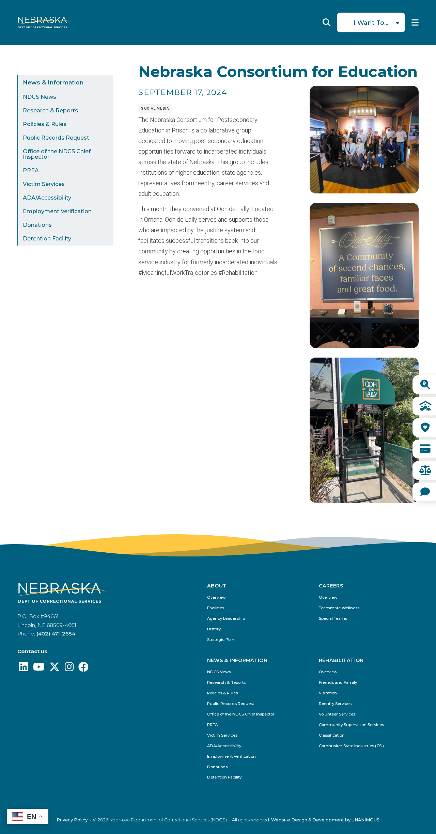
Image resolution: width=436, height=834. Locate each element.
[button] (364, 191)
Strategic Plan (220, 640)
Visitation (328, 693)
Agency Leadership (226, 618)
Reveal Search (327, 22)
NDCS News (39, 97)
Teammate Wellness (339, 608)
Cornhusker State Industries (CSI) (351, 746)
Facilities (215, 608)
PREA (31, 170)
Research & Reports (50, 110)
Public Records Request (56, 138)
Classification (332, 735)
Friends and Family (338, 682)
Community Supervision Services (351, 725)
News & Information (53, 82)
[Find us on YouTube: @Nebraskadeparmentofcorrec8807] (39, 668)
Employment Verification (57, 211)
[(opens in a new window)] (23, 668)
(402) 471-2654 (55, 633)
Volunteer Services (337, 714)
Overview (216, 597)
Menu (415, 22)
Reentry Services (335, 704)
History (214, 629)
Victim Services (44, 184)
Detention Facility (47, 238)
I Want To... (371, 23)
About (217, 585)
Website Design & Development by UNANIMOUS (325, 819)
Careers (331, 585)
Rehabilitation (341, 660)
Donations (37, 225)
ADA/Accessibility (47, 197)
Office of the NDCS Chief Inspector (57, 154)
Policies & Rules (44, 124)
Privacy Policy (72, 819)
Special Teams (333, 618)
